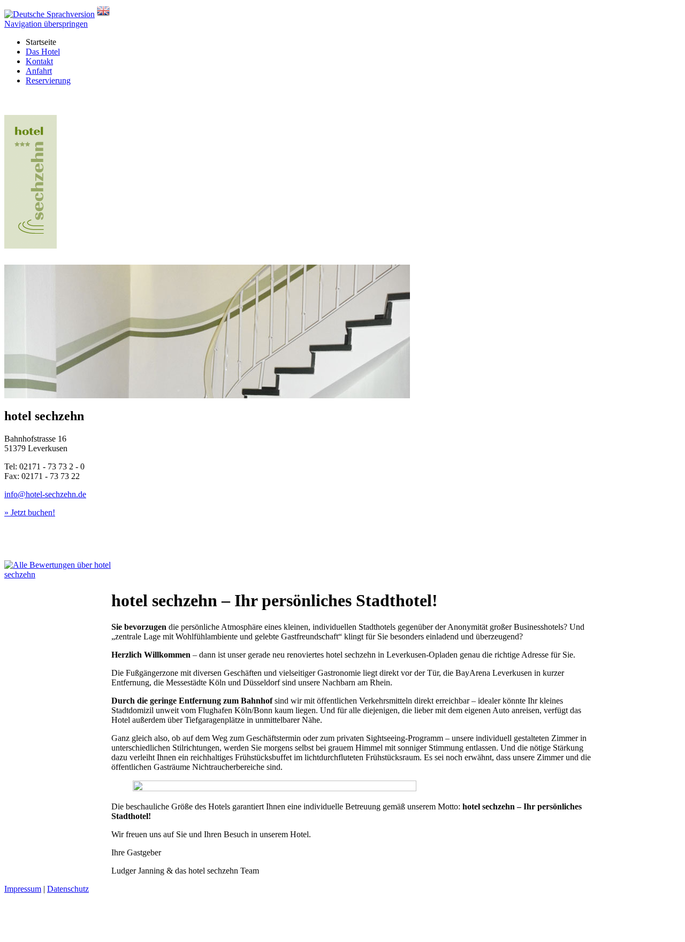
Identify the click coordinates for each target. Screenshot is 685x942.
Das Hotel (43, 51)
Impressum (22, 888)
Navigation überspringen (46, 23)
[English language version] (103, 14)
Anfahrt (39, 70)
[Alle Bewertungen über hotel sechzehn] (57, 570)
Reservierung (48, 80)
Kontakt (39, 61)
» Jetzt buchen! (29, 512)
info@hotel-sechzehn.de (45, 494)
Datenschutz (68, 888)
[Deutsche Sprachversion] (49, 14)
